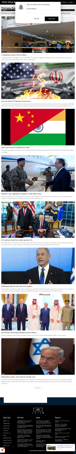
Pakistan (4, 52)
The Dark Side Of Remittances (41, 441)
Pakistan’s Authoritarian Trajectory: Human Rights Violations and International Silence (44, 436)
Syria (3, 237)
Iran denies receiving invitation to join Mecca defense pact (24, 436)
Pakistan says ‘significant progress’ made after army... (21, 194)
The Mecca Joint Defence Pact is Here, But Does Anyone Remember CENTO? (43, 422)
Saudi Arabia (5, 329)
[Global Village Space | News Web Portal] (10, 2)
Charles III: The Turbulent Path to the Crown (62, 436)
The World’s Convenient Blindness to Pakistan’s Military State (42, 445)
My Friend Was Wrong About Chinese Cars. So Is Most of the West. (44, 426)
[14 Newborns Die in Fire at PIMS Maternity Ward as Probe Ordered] (38, 34)
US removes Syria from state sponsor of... (17, 240)
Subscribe (51, 19)
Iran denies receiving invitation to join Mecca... (19, 333)
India (3, 144)
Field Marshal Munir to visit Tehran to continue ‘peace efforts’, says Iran (25, 441)
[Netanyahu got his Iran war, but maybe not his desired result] (38, 266)
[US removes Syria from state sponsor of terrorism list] (38, 219)
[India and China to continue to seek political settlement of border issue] (38, 127)
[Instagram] (35, 413)
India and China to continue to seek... (15, 148)
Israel (3, 374)
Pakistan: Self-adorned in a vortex (62, 421)
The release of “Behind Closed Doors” (61, 440)
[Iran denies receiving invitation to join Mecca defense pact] (38, 312)
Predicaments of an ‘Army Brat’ (62, 433)
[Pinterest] (38, 413)
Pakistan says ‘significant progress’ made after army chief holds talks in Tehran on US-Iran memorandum (25, 431)
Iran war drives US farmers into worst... (16, 101)
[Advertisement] (25, 400)
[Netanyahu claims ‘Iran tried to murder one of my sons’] (38, 356)
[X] (41, 413)
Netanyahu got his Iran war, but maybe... (17, 286)
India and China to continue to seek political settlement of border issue (25, 426)
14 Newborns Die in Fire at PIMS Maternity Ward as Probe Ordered (24, 422)
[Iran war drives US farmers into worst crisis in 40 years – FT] (38, 81)
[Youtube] (43, 413)
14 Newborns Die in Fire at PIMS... (14, 55)
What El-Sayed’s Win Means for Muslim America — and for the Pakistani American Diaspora (43, 431)
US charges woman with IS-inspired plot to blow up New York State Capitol (25, 445)
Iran (3, 98)
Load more (37, 388)
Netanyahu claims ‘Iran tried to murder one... (18, 377)
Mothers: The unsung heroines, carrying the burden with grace (61, 425)
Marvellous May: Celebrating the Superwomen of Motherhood (63, 430)
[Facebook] (33, 413)
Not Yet (36, 19)
